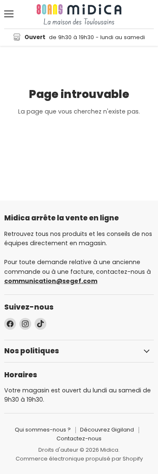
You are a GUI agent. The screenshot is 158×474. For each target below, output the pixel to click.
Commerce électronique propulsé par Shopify (79, 459)
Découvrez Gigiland (107, 430)
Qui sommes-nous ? (43, 430)
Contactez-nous (79, 438)
